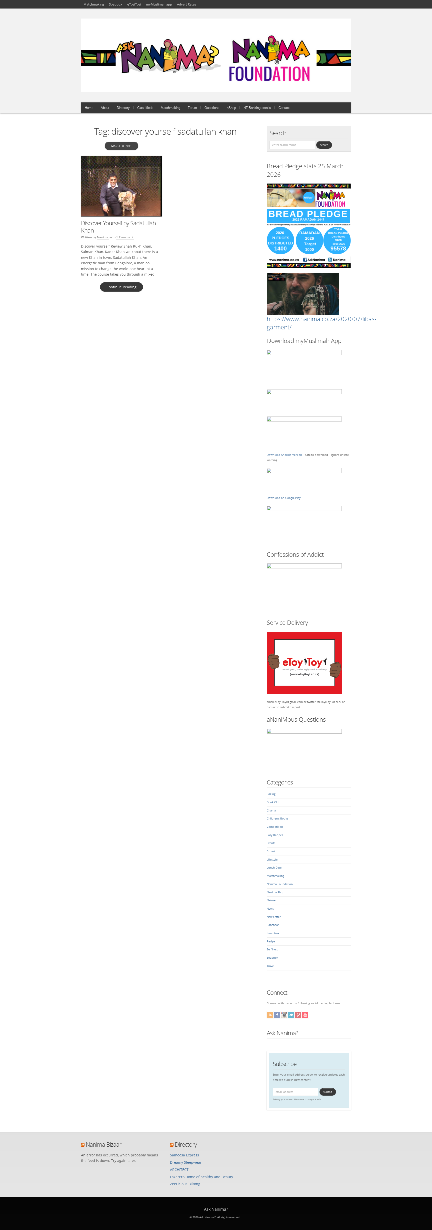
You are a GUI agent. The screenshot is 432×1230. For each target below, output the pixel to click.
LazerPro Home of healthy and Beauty (201, 1176)
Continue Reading (121, 287)
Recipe (271, 941)
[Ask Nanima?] (216, 91)
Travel (270, 966)
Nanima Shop (275, 892)
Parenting (273, 933)
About (105, 108)
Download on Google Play (284, 498)
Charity (271, 810)
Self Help (272, 949)
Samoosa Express (184, 1155)
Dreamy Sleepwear (186, 1162)
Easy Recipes (275, 835)
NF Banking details (257, 108)
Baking (271, 794)
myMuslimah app (159, 4)
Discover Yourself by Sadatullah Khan (118, 226)
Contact (284, 108)
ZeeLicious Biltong (185, 1183)
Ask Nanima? (282, 1033)
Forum (192, 108)
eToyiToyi (134, 4)
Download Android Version (284, 455)
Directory (123, 108)
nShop (231, 108)
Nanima (102, 237)
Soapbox (115, 4)
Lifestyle (272, 859)
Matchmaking (94, 4)
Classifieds (145, 108)
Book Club (273, 802)
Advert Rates (186, 4)
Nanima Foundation (280, 884)
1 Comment (124, 237)
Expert (271, 851)
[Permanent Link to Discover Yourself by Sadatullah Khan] (121, 186)
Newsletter (273, 917)
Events (271, 843)
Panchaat (273, 925)
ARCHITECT (179, 1169)
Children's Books (277, 818)
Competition (275, 827)
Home (89, 108)
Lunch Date (274, 867)
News (270, 908)
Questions (211, 108)
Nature (271, 900)
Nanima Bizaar (103, 1144)
